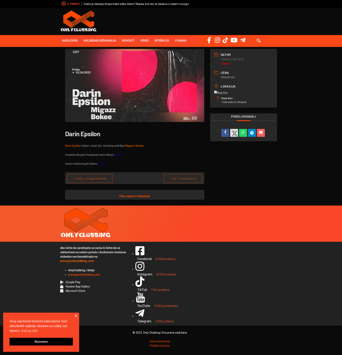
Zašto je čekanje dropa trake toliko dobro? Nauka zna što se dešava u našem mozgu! (136, 4)
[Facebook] (209, 40)
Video (144, 40)
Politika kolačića (160, 345)
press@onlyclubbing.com (84, 274)
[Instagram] (217, 40)
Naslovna (70, 40)
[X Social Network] (234, 133)
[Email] (261, 133)
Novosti (128, 40)
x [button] (76, 315)
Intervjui (162, 40)
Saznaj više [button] (29, 330)
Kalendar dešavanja (100, 40)
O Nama (180, 40)
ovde (117, 154)
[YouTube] (234, 40)
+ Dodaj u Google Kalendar (90, 178)
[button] (259, 41)
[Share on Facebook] (225, 133)
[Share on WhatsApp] (243, 133)
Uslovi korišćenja (159, 341)
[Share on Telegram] (252, 133)
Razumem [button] (41, 341)
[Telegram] (242, 40)
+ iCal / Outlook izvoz (183, 178)
